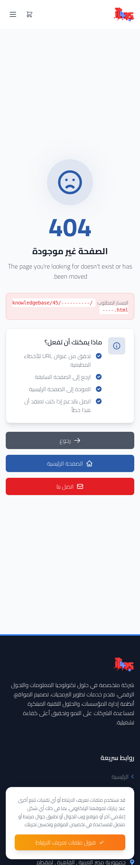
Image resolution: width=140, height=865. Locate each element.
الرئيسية (120, 776)
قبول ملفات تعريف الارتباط (66, 842)
